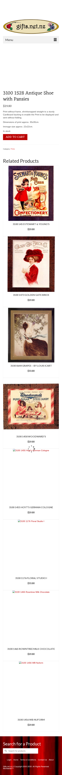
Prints (13, 149)
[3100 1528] (26, 68)
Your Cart (14, 7)
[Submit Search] (16, 13)
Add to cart (15, 137)
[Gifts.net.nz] (31, 26)
